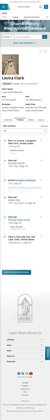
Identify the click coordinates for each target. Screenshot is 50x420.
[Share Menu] (45, 51)
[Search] (44, 37)
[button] (26, 144)
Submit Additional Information (16, 272)
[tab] (8, 120)
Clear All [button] (44, 126)
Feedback (47, 353)
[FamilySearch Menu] (40, 51)
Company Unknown (25, 180)
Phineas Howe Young (19, 219)
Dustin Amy (14, 199)
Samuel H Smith (16, 163)
